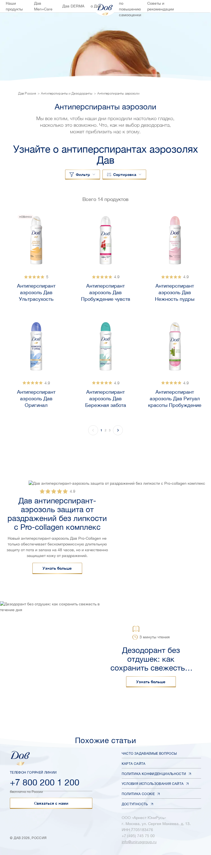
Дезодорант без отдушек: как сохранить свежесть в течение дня (150, 659)
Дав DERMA (73, 6)
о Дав (96, 6)
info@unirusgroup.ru (139, 842)
